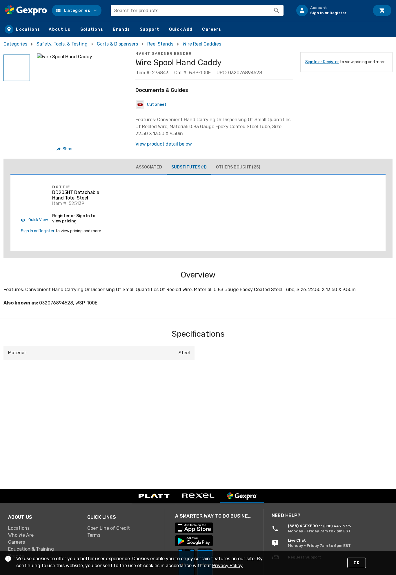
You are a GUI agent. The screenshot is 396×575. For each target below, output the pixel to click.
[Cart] (382, 10)
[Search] (276, 10)
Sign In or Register (322, 61)
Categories (15, 44)
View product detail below (163, 144)
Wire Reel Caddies (202, 44)
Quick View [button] (38, 219)
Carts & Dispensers (117, 44)
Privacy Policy (227, 565)
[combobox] (197, 10)
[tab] (149, 167)
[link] (43, 528)
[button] (76, 10)
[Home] (26, 10)
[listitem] (330, 10)
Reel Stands (160, 44)
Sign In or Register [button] (38, 230)
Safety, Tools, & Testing (62, 44)
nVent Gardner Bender (163, 53)
